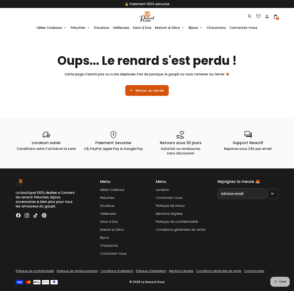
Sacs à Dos (109, 221)
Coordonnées (254, 271)
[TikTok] (35, 215)
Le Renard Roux (153, 282)
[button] (258, 16)
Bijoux (104, 237)
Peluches (107, 197)
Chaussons (109, 245)
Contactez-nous (113, 253)
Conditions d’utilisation (117, 271)
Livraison (162, 189)
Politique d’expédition (151, 271)
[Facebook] (18, 215)
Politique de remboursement (77, 271)
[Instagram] (26, 215)
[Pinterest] (44, 215)
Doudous (107, 205)
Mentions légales (169, 213)
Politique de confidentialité (177, 221)
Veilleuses (108, 213)
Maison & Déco (112, 229)
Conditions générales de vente (180, 229)
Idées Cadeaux (112, 189)
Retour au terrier (147, 90)
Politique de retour (170, 205)
